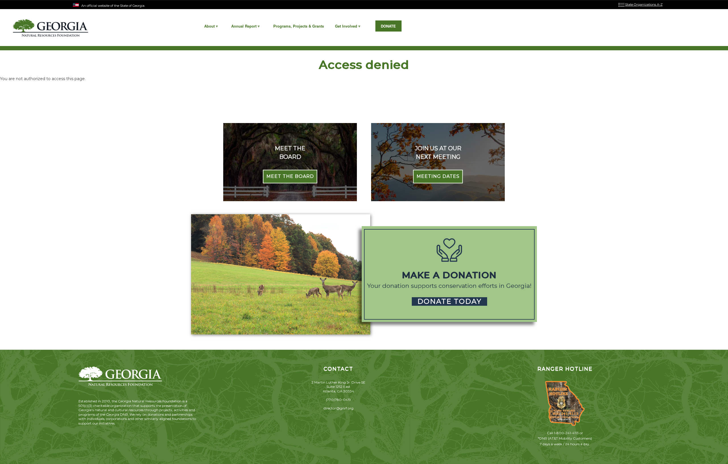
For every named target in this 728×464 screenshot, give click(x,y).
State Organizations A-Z (644, 5)
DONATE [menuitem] (388, 26)
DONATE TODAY (449, 301)
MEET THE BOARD (290, 176)
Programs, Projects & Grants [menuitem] (298, 26)
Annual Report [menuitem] (241, 27)
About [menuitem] (206, 27)
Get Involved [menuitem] (343, 27)
